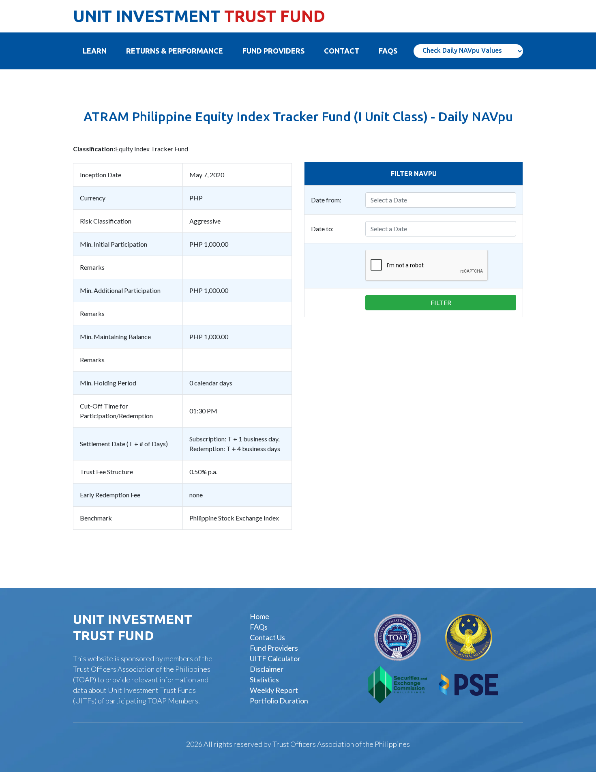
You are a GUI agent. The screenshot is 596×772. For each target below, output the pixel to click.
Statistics (264, 679)
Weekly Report (274, 690)
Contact (341, 51)
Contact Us (267, 637)
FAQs (259, 626)
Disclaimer (266, 668)
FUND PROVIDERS (273, 51)
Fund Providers (274, 647)
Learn (99, 50)
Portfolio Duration (279, 700)
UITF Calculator (275, 658)
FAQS (388, 51)
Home (259, 616)
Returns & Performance (174, 51)
